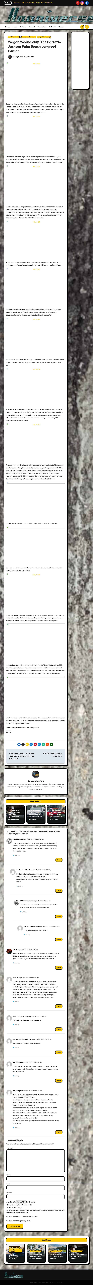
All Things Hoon (14, 37)
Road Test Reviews (13, 1250)
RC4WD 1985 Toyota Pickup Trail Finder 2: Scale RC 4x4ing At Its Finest (56, 814)
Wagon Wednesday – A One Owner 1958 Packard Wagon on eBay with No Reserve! (22, 756)
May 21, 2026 (54, 819)
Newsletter (42, 27)
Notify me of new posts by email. (19, 1221)
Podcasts (52, 27)
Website (9, 1193)
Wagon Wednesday (44, 37)
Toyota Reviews (35, 1251)
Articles (23, 27)
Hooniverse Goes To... (28, 37)
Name (8, 1175)
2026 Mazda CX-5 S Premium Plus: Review (56, 1256)
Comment (10, 1148)
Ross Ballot (36, 816)
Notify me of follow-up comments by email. (23, 1217)
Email (8, 1184)
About (14, 27)
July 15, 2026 (33, 819)
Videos (61, 27)
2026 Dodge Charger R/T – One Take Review (14, 1258)
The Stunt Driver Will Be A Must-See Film (14, 812)
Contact (32, 27)
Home (7, 27)
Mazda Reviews (56, 1251)
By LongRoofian (17, 57)
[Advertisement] (80, 61)
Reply (59, 860)
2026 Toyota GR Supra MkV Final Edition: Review (35, 1256)
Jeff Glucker (15, 816)
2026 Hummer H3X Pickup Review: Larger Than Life (35, 813)
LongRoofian (37, 781)
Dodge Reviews (14, 1247)
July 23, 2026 (14, 819)
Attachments (11, 1202)
